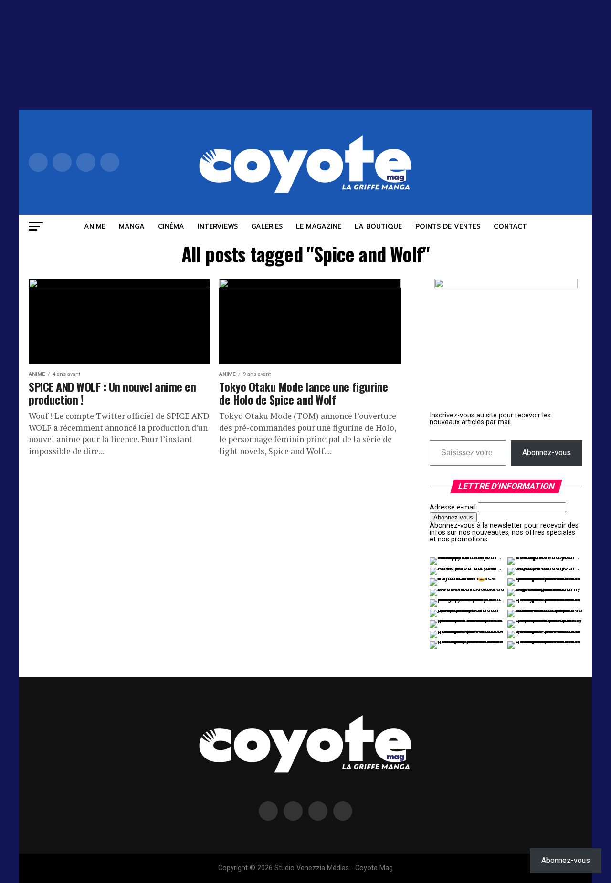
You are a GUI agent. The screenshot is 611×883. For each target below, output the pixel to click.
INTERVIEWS (218, 226)
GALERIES (267, 226)
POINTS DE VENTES (447, 226)
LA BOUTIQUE (378, 226)
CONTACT (510, 226)
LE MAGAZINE (318, 226)
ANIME (94, 226)
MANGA (132, 226)
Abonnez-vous (546, 452)
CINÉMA (171, 226)
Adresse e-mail (453, 507)
